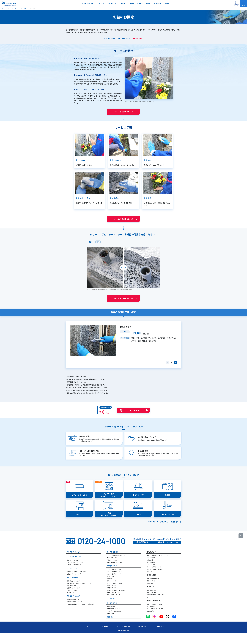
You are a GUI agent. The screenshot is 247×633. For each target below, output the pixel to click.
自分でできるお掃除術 (153, 578)
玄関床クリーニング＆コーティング (116, 590)
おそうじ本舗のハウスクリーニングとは (157, 555)
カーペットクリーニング (113, 576)
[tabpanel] (123, 269)
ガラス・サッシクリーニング (114, 583)
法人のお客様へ (151, 606)
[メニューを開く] (243, 3)
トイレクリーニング (72, 590)
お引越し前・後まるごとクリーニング (76, 571)
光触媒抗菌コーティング (113, 608)
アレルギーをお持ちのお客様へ (155, 569)
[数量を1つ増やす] (175, 362)
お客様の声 (150, 583)
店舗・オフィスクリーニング (154, 604)
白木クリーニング (111, 585)
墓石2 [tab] (98, 242)
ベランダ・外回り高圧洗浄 (114, 611)
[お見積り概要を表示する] (236, 3)
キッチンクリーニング (113, 557)
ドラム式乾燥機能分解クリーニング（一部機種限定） (81, 604)
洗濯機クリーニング (73, 596)
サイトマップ (142, 626)
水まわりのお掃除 (72, 577)
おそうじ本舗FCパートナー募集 (155, 608)
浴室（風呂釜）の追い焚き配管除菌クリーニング (79, 583)
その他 (167, 4)
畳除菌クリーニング (112, 588)
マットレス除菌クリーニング (114, 571)
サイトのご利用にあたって (154, 567)
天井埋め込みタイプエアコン (74, 564)
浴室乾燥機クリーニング (73, 588)
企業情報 (105, 626)
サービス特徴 (110, 38)
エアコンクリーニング (74, 556)
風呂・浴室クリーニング (73, 581)
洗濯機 (132, 4)
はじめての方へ (151, 557)
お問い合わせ (160, 626)
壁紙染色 (109, 578)
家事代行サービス (151, 590)
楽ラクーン (150, 597)
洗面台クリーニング (72, 592)
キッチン (140, 4)
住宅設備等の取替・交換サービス (156, 595)
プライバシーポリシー (123, 626)
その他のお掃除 (112, 603)
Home (86, 626)
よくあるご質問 (151, 564)
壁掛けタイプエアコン (72, 560)
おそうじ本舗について (88, 4)
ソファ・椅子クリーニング (114, 574)
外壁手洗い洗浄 (111, 606)
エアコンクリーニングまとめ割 (75, 562)
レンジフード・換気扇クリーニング (116, 555)
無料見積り (139, 38)
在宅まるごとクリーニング (74, 574)
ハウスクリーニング (73, 552)
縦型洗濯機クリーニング (73, 599)
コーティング (158, 4)
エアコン (101, 4)
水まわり (123, 4)
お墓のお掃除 (110, 613)
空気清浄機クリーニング (113, 595)
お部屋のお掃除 (112, 566)
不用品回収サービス (152, 592)
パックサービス (112, 4)
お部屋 (148, 4)
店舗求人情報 (150, 611)
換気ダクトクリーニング (113, 592)
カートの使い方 (151, 562)
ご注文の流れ (150, 560)
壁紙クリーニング (111, 581)
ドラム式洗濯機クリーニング (74, 602)
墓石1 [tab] (90, 242)
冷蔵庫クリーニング (112, 560)
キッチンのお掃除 (112, 552)
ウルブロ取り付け (71, 585)
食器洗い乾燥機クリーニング (114, 562)
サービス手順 (125, 38)
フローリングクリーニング (114, 569)
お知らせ (149, 571)
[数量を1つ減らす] (167, 362)
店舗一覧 (110, 617)
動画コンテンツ (151, 581)
